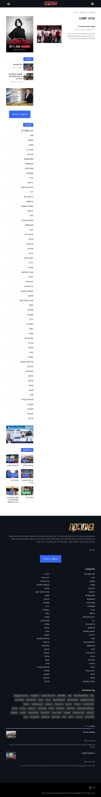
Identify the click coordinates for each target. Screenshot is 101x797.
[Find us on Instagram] (90, 787)
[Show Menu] (92, 3)
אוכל (31, 135)
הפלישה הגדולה (28, 465)
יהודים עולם (28, 258)
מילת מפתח (83, 12)
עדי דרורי (79, 717)
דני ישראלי (58, 704)
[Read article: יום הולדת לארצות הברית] (27, 473)
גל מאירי (77, 704)
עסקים (30, 357)
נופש (31, 329)
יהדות (31, 253)
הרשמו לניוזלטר (19, 114)
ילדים (31, 262)
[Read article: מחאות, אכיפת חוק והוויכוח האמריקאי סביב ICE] (28, 76)
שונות (31, 390)
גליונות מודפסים (27, 187)
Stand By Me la (59, 700)
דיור (31, 192)
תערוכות (30, 413)
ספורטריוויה (28, 338)
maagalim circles (21, 696)
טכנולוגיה (29, 244)
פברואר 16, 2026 (16, 82)
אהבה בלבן (29, 497)
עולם (31, 352)
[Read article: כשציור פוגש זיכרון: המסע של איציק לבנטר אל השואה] (12, 490)
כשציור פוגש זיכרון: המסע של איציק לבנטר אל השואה (12, 499)
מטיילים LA (45, 713)
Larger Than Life (48, 696)
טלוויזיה (30, 248)
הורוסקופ (29, 201)
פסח (64, 717)
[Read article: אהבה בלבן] (27, 490)
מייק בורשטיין (33, 713)
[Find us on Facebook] (94, 787)
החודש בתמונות (27, 206)
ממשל (31, 305)
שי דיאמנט (45, 717)
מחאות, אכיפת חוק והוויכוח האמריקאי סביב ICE (15, 76)
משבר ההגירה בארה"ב (86, 26)
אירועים (30, 154)
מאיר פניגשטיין (78, 713)
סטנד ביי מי (89, 717)
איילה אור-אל (89, 30)
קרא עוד (92, 550)
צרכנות (30, 380)
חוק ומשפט (29, 225)
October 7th (27, 131)
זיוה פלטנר (70, 708)
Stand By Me (72, 700)
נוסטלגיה (29, 324)
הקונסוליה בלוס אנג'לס (85, 708)
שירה (31, 395)
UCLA (48, 700)
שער (25, 717)
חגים (31, 215)
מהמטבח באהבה (27, 291)
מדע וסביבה (28, 286)
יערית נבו (90, 713)
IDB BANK (61, 696)
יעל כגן (14, 708)
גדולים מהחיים (88, 704)
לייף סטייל (29, 281)
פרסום (30, 376)
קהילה (30, 385)
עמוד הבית (92, 12)
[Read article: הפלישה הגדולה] (27, 458)
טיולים (31, 239)
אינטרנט (30, 149)
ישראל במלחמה (27, 272)
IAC (92, 696)
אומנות (30, 140)
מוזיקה (30, 296)
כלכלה (30, 277)
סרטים (30, 347)
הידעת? (30, 211)
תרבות (30, 418)
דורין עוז (68, 704)
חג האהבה (60, 708)
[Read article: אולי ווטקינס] (28, 66)
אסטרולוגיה (29, 168)
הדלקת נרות (28, 197)
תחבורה (30, 404)
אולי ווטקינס (17, 64)
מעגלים (23, 713)
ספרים (30, 343)
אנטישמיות (29, 163)
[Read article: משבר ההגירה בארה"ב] (49, 34)
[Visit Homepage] (50, 3)
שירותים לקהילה (27, 399)
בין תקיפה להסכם (12, 465)
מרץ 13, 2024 (79, 30)
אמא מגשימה (28, 159)
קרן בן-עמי (55, 717)
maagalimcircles (87, 700)
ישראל (30, 267)
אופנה (31, 145)
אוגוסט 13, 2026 (88, 741)
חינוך (31, 230)
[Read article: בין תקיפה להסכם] (12, 458)
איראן (41, 700)
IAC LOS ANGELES (80, 696)
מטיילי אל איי (56, 713)
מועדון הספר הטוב (26, 300)
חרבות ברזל (28, 234)
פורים (71, 717)
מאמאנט (67, 713)
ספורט (30, 333)
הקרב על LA (14, 480)
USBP (75, 12)
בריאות (30, 182)
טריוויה (22, 708)
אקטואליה (29, 173)
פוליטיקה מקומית (26, 362)
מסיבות (30, 310)
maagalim (34, 696)
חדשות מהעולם (27, 220)
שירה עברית (35, 717)
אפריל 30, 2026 (16, 68)
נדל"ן (31, 319)
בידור (31, 178)
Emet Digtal (77, 793)
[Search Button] (8, 3)
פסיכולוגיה (29, 371)
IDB (69, 696)
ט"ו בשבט (32, 708)
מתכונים (30, 314)
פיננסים (30, 366)
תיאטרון (30, 409)
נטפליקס (14, 713)
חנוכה (51, 708)
